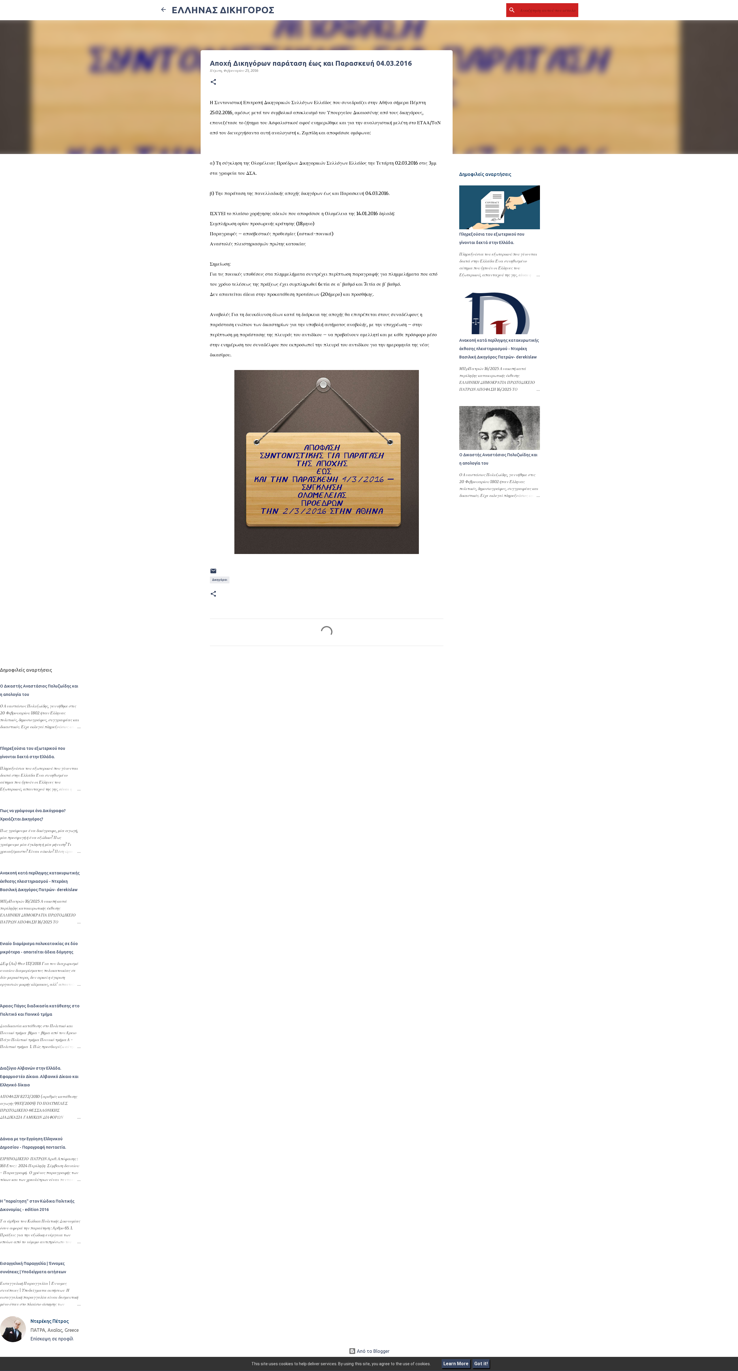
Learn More (455, 1363)
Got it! (481, 1363)
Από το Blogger (372, 1351)
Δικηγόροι (219, 579)
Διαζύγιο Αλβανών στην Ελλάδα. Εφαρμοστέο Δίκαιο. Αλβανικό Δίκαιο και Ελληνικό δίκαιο (39, 1076)
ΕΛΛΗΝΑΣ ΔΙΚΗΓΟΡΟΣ (223, 10)
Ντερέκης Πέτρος (50, 1321)
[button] (213, 82)
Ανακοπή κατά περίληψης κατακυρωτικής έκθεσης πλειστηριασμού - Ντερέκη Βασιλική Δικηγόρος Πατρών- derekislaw (499, 348)
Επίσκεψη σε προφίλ (52, 1338)
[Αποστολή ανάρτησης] (213, 573)
